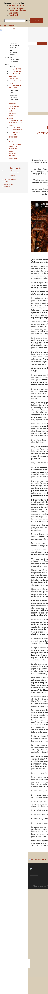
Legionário (17, 69)
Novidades (13, 43)
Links (11, 170)
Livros (12, 92)
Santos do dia (15, 168)
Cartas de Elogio (16, 59)
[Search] (31, 49)
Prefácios (13, 97)
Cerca (27, 20)
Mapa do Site (14, 173)
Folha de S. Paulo (15, 82)
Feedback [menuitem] (14, 15)
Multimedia (13, 52)
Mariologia (14, 100)
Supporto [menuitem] (13, 13)
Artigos (12, 66)
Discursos (13, 95)
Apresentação (14, 45)
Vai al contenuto (8, 26)
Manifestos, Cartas (16, 123)
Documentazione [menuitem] (17, 8)
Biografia (13, 48)
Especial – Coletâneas (10, 117)
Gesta (12, 50)
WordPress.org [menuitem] (16, 5)
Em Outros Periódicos (15, 87)
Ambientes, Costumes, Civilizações (15, 76)
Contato (12, 175)
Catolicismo (17, 71)
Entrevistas (14, 90)
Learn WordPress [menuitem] (17, 10)
